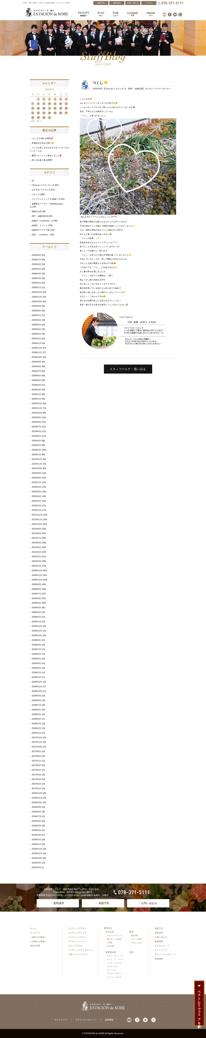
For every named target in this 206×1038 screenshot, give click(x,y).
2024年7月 (36, 371)
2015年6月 (36, 867)
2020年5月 (36, 603)
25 (55, 113)
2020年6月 (36, 598)
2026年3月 (36, 278)
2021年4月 (36, 552)
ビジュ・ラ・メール (115, 959)
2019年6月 (36, 654)
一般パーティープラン (78, 954)
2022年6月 (36, 487)
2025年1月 (36, 343)
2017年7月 (36, 761)
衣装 (131, 952)
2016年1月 (36, 844)
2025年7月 (36, 315)
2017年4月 (36, 774)
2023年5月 (36, 436)
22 (38, 113)
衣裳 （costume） (40, 234)
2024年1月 (36, 399)
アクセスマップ (162, 945)
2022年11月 (37, 464)
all (33, 180)
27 (66, 113)
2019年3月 (36, 668)
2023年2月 (36, 450)
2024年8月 (36, 366)
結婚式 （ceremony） (41, 221)
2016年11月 (37, 798)
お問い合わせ (161, 937)
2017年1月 (36, 788)
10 (49, 104)
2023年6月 (36, 431)
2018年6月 (36, 710)
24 (49, 113)
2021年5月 (36, 547)
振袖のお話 (37, 211)
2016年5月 (36, 826)
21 (33, 113)
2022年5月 (36, 491)
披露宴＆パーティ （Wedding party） (48, 204)
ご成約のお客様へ (38, 937)
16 (44, 108)
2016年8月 (36, 812)
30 (44, 117)
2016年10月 (37, 802)
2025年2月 (36, 338)
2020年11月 (37, 575)
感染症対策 (35, 945)
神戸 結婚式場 (136, 89)
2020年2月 (36, 617)
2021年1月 (36, 566)
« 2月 (32, 121)
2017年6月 (36, 765)
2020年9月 (36, 584)
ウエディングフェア (77, 933)
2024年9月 (36, 362)
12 (61, 104)
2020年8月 (36, 589)
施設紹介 (108, 928)
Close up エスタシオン (115, 89)
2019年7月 (36, 649)
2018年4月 (36, 719)
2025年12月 (37, 292)
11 (55, 104)
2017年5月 (36, 770)
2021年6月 (36, 543)
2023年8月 (36, 422)
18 (55, 108)
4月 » (38, 121)
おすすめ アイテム (40, 190)
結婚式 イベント (40, 225)
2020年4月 (36, 607)
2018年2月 (36, 728)
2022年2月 (36, 505)
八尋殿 (109, 943)
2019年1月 (36, 677)
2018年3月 (36, 723)
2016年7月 (36, 816)
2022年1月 (36, 510)
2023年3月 (36, 445)
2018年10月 (37, 691)
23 (44, 113)
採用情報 (159, 959)
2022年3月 (36, 501)
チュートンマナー (114, 977)
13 (66, 104)
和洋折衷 (134, 936)
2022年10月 (37, 468)
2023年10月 (37, 413)
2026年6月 (36, 264)
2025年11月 (37, 297)
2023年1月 (36, 454)
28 (33, 117)
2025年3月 (36, 334)
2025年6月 (36, 320)
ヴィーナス (111, 970)
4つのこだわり (137, 943)
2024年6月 (36, 375)
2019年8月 (36, 645)
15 (38, 108)
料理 (131, 932)
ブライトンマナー (114, 973)
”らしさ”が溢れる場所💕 (42, 138)
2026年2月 (36, 283)
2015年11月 (37, 853)
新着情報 (159, 941)
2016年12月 (37, 793)
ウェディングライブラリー (80, 950)
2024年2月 (36, 394)
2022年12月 (37, 459)
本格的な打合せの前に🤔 (43, 143)
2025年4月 (36, 329)
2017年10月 (37, 747)
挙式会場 (109, 932)
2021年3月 (36, 556)
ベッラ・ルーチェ (114, 963)
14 (33, 108)
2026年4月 (36, 273)
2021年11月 (37, 519)
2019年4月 (36, 663)
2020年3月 (36, 612)
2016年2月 (36, 839)
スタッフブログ (75, 945)
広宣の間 (110, 946)
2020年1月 (36, 621)
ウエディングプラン (77, 928)
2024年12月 (37, 348)
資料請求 (159, 933)
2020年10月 (37, 580)
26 (61, 113)
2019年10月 (37, 635)
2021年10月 (37, 524)
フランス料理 (136, 939)
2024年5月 (36, 380)
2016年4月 (36, 830)
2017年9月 (36, 751)
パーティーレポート (77, 937)
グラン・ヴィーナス (115, 956)
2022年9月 (36, 473)
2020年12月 (37, 570)
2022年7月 (36, 482)
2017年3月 (36, 779)
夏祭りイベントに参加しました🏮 (47, 155)
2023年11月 (37, 408)
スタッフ (36, 194)
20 (66, 108)
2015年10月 (37, 858)
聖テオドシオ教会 (114, 939)
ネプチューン (112, 966)
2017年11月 (37, 742)
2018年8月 (36, 700)
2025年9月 (36, 306)
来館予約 (159, 928)
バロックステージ (114, 936)
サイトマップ (161, 950)
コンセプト (35, 933)
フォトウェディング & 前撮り (45, 199)
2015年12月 (37, 849)
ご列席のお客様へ (38, 941)
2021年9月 (36, 529)
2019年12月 (37, 626)
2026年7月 (36, 259)
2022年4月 (36, 496)
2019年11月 (37, 631)
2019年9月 (36, 640)
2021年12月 (37, 515)
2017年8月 (36, 756)
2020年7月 (36, 594)
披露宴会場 (110, 952)
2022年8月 (36, 478)
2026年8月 (36, 255)
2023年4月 (36, 441)
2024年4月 (36, 385)
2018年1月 (36, 733)
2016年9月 (36, 807)
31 (49, 117)
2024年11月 (37, 352)
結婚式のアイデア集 (40, 230)
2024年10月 (37, 357)
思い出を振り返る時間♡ (42, 160)
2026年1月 (36, 287)
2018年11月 (37, 686)
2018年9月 (36, 696)
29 (38, 117)
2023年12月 (37, 403)
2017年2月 (36, 784)
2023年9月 (36, 417)
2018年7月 (36, 705)
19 (61, 108)
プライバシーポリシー (165, 954)
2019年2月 (36, 672)
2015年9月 (36, 863)
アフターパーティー (77, 941)
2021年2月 (36, 561)
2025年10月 (37, 301)
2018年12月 (37, 682)
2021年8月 (36, 533)
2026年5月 (36, 269)
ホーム (33, 928)
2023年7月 (36, 427)
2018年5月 (36, 714)
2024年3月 (36, 389)
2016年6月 (36, 821)
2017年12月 (37, 737)
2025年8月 (36, 311)
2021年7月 (36, 538)
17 (49, 108)
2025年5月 (36, 325)
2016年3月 (36, 835)
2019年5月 (36, 659)
